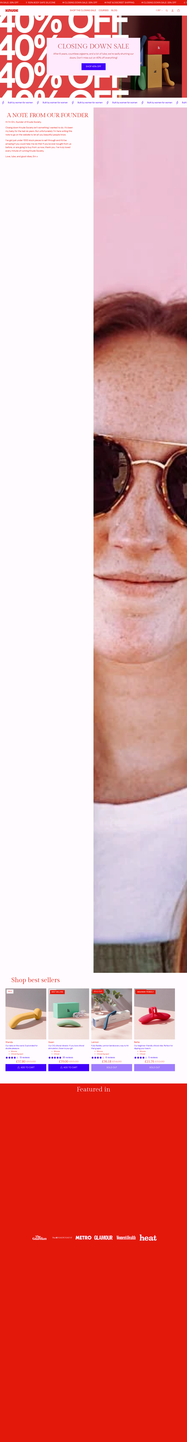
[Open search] (167, 11)
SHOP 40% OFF (93, 66)
